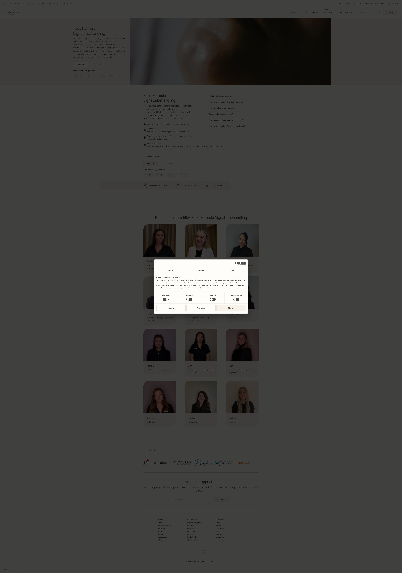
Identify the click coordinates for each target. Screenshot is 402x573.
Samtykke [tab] (169, 270)
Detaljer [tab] (201, 270)
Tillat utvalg (201, 308)
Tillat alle (231, 308)
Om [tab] (232, 270)
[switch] (189, 299)
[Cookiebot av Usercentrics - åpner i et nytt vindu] (236, 263)
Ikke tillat (171, 308)
